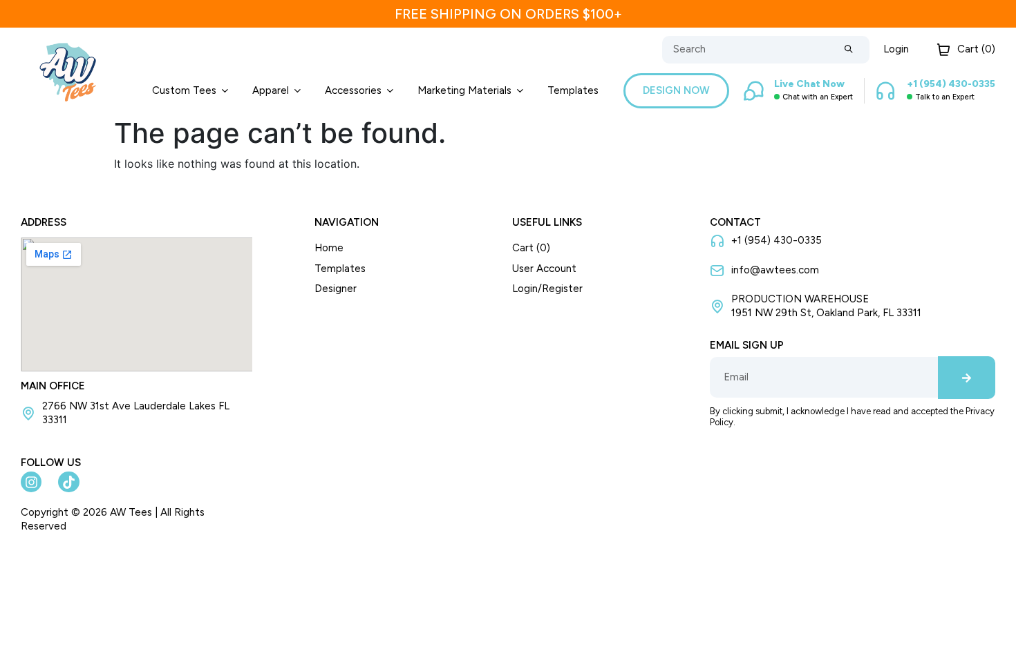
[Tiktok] (68, 482)
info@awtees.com (775, 270)
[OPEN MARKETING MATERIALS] (520, 91)
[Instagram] (31, 482)
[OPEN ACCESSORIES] (390, 91)
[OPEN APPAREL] (297, 91)
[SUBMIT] (848, 50)
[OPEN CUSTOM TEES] (225, 91)
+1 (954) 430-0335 (776, 240)
